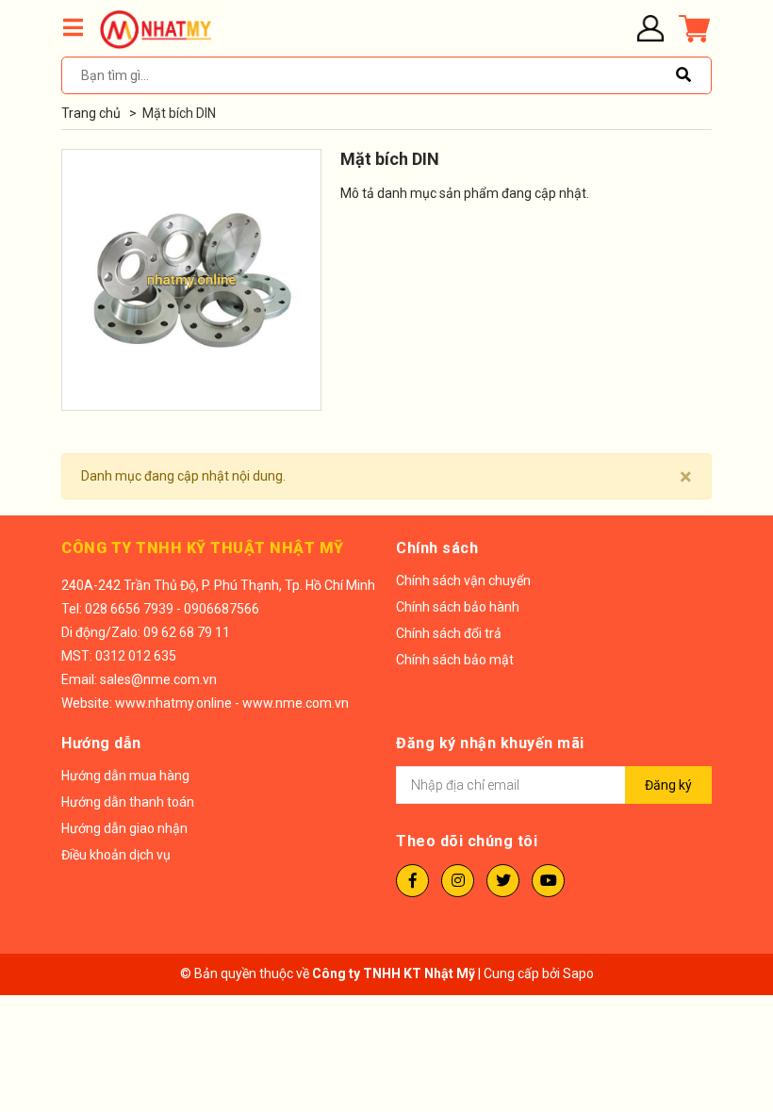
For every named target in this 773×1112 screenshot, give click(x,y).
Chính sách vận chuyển (463, 580)
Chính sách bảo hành (457, 606)
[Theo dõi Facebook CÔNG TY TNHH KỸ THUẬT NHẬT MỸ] (412, 880)
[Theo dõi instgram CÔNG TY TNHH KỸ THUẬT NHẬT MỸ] (457, 880)
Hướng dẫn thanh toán (127, 801)
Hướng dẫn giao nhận (124, 828)
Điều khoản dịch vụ (116, 854)
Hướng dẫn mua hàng (125, 775)
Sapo (578, 973)
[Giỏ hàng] (693, 28)
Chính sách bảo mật (455, 659)
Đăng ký (668, 785)
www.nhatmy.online (173, 703)
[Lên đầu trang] (721, 1020)
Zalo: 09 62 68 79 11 (170, 632)
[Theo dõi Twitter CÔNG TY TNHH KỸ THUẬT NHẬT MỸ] (502, 880)
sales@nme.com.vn (158, 679)
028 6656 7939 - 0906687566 (172, 608)
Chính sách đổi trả (449, 633)
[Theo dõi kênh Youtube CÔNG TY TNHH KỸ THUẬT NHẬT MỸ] (548, 880)
